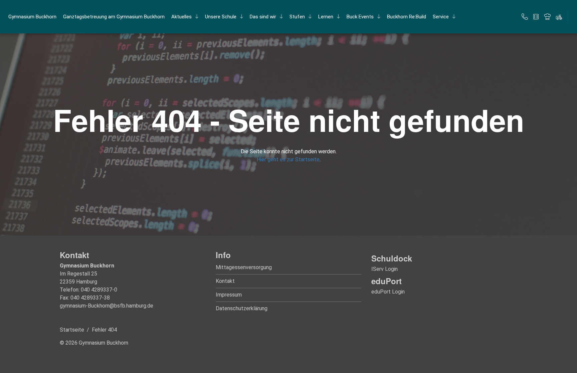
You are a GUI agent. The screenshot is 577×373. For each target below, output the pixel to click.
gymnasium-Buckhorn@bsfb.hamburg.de (106, 306)
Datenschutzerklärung (241, 308)
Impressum (229, 295)
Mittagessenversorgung (244, 267)
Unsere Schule (220, 17)
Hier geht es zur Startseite (288, 159)
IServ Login (384, 269)
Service (441, 17)
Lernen (325, 17)
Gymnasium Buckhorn (32, 17)
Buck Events (360, 17)
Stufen (297, 17)
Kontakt (225, 281)
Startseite (72, 330)
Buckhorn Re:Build (406, 17)
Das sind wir (263, 17)
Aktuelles (181, 17)
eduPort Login (388, 292)
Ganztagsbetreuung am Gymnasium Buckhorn (114, 17)
